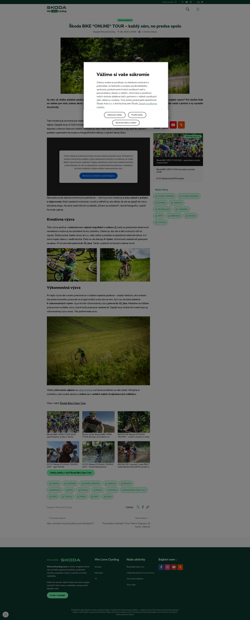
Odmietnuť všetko (114, 115)
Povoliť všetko (137, 115)
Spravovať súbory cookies (126, 123)
